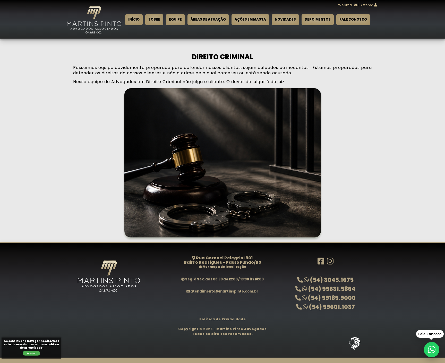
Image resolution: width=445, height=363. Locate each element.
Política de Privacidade (222, 319)
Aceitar (31, 353)
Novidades (285, 20)
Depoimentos (318, 20)
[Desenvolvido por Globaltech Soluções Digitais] (354, 349)
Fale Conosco (353, 20)
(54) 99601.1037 (331, 308)
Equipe (175, 20)
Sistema (367, 5)
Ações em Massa (250, 20)
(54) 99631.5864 (331, 290)
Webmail (346, 5)
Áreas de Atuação (208, 20)
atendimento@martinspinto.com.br (224, 292)
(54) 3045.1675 (331, 281)
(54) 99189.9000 (331, 299)
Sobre (154, 20)
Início (134, 20)
